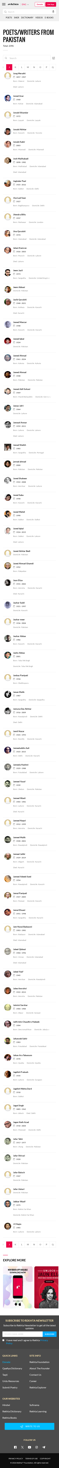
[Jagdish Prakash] (8, 1074)
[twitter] (22, 1447)
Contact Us (35, 1375)
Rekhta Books (9, 1418)
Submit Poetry (9, 1387)
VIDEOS (39, 17)
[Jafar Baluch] (8, 1174)
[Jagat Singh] (8, 1107)
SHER (16, 17)
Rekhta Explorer (37, 1387)
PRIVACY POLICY (16, 1458)
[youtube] (29, 1447)
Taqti (5, 1375)
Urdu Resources (10, 1381)
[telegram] (43, 1447)
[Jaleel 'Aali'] (8, 973)
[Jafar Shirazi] (8, 1157)
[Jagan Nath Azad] (8, 1124)
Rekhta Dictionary (11, 1411)
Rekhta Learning (37, 1411)
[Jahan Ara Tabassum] (8, 1057)
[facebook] (15, 1447)
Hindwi (6, 1405)
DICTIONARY (27, 17)
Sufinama (34, 1405)
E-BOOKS (49, 17)
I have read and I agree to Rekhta (27, 1342)
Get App (50, 4)
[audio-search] (53, 11)
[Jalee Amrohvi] (8, 990)
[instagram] (36, 1447)
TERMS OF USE (31, 1458)
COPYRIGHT (45, 1458)
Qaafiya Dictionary (12, 1368)
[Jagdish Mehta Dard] (8, 1090)
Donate (40, 4)
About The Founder (39, 1368)
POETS (9, 17)
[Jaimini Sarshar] (8, 1007)
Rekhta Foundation (39, 1362)
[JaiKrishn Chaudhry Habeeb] (8, 1024)
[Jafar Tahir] (8, 1141)
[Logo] (13, 4)
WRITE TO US (32, 1426)
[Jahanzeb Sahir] (8, 1040)
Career (33, 1381)
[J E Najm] (8, 1226)
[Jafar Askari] (8, 1191)
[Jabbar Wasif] (8, 1203)
